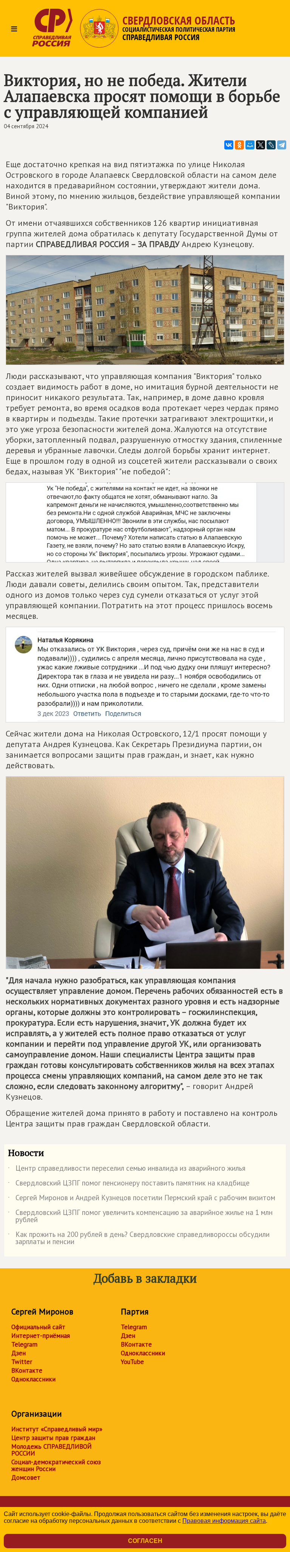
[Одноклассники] (239, 144)
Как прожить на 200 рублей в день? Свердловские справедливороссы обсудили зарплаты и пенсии (139, 1238)
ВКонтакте (26, 1370)
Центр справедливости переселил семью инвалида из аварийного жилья (126, 1169)
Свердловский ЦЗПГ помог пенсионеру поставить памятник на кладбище (129, 1184)
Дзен (18, 1353)
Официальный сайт (38, 1327)
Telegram (24, 1344)
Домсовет (25, 1477)
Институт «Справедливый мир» (56, 1429)
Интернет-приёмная (40, 1335)
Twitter (21, 1361)
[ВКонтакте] (228, 144)
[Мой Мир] (250, 144)
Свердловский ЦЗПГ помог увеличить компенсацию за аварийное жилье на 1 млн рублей (140, 1216)
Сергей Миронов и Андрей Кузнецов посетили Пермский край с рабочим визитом (141, 1199)
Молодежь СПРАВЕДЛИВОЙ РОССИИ (51, 1450)
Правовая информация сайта (224, 1521)
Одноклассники (33, 1379)
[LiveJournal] (271, 144)
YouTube (132, 1361)
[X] (260, 144)
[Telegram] (281, 144)
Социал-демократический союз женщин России (56, 1465)
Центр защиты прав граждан (53, 1437)
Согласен (145, 1541)
